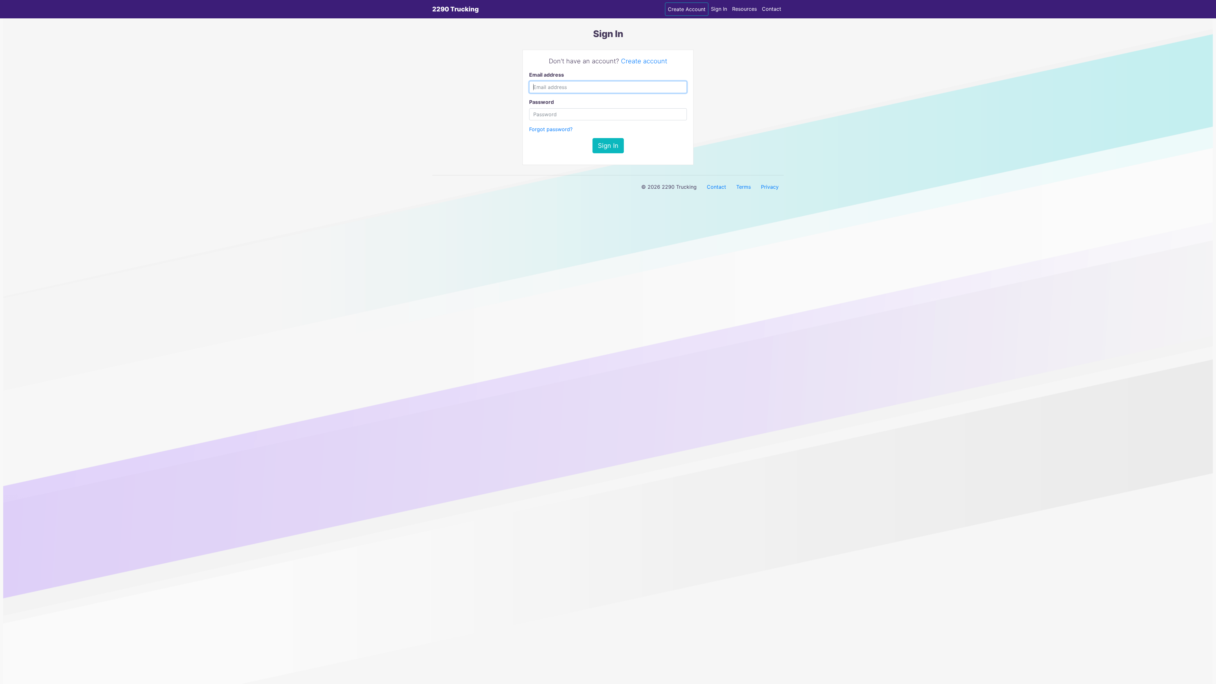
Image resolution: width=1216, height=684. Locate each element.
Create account (644, 61)
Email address (546, 75)
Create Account (687, 9)
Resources (744, 9)
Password (541, 102)
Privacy (770, 187)
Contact (771, 9)
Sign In (719, 9)
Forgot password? (551, 129)
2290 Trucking (455, 9)
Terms (743, 187)
